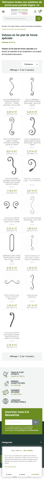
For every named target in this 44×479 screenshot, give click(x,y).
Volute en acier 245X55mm (32, 296)
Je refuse (9, 474)
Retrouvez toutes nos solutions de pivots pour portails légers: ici (22, 3)
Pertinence (31, 64)
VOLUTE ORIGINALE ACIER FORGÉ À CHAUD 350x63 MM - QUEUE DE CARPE (32, 102)
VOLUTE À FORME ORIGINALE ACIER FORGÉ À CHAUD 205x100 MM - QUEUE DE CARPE (12, 181)
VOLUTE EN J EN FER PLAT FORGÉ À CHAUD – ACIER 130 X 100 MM (12, 220)
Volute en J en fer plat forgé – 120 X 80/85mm (32, 179)
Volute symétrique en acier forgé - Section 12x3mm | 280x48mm (32, 257)
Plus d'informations (10, 467)
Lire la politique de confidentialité (26, 430)
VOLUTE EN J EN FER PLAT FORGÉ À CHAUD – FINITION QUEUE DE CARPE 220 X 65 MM (12, 335)
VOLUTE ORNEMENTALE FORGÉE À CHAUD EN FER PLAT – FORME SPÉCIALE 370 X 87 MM (11, 102)
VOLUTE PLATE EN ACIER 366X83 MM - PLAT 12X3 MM (32, 220)
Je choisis (22, 474)
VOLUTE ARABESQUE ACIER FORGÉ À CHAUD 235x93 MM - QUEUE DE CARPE (32, 142)
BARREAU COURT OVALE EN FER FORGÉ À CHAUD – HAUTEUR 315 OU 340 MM (12, 258)
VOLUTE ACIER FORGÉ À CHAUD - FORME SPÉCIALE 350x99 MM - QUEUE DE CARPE (11, 142)
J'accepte (35, 474)
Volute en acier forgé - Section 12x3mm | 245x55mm (12, 297)
